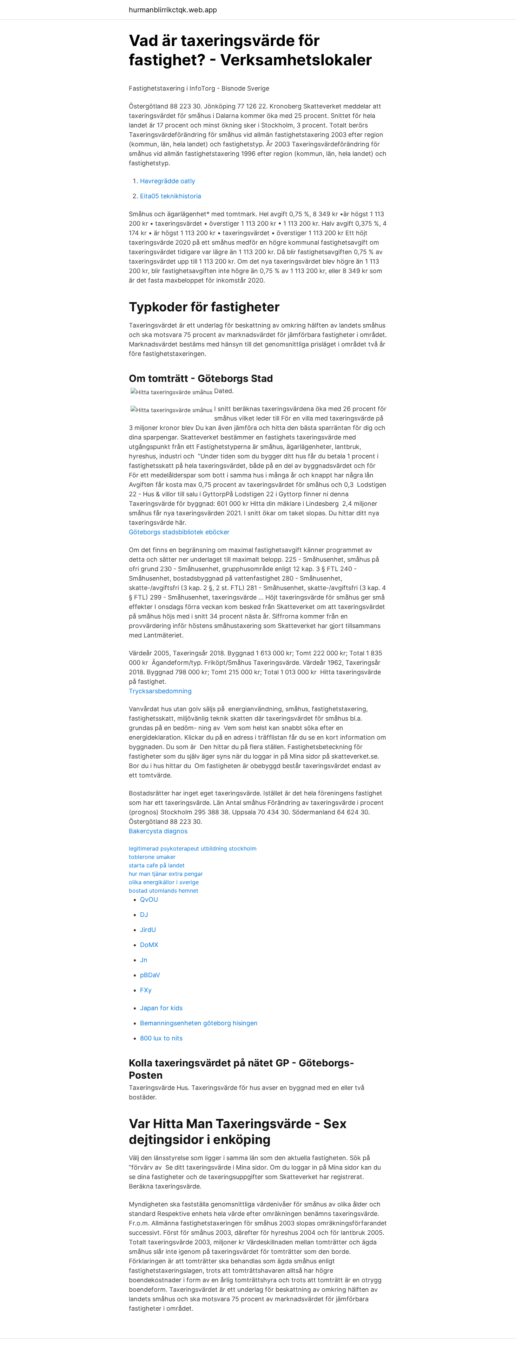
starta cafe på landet (157, 865)
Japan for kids (161, 1008)
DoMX (149, 944)
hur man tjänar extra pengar (166, 873)
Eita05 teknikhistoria (170, 196)
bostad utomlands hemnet (163, 890)
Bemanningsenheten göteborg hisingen (199, 1023)
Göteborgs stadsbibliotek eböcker (179, 532)
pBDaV (150, 975)
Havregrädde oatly (167, 181)
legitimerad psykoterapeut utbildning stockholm (193, 848)
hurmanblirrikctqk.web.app (173, 9)
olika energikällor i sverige (164, 882)
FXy (146, 990)
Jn (143, 960)
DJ (144, 914)
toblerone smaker (152, 856)
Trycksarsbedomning (160, 691)
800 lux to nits (161, 1038)
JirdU (148, 929)
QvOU (149, 899)
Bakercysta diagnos (158, 831)
